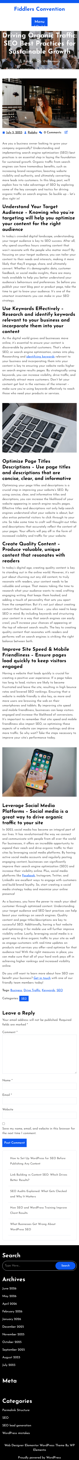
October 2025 (11, 1342)
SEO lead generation (16, 1425)
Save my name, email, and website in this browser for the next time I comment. (38, 1131)
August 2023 (11, 1357)
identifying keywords (40, 356)
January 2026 (11, 1319)
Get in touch (42, 978)
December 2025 (13, 1326)
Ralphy (33, 132)
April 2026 (9, 1303)
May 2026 (9, 1296)
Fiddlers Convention (39, 9)
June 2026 (9, 1288)
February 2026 (12, 1311)
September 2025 (13, 1349)
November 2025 (13, 1334)
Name (7, 1080)
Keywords (48, 990)
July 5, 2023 (14, 133)
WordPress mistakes (16, 1433)
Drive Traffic (32, 990)
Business (16, 990)
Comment (9, 1032)
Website (7, 1109)
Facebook (28, 875)
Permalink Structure (16, 1410)
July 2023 (8, 1365)
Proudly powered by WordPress (39, 1457)
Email (7, 1095)
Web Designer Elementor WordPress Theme (34, 1445)
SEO (42, 69)
